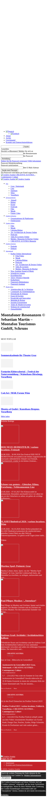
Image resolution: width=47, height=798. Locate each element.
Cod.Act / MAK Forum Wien (15, 393)
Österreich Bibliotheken (20, 282)
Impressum (10, 763)
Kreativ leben (9, 287)
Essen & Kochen (17, 296)
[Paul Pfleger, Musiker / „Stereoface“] (10, 596)
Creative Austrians (11, 243)
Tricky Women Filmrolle (20, 278)
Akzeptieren (6, 778)
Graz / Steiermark (17, 186)
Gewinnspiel (10, 140)
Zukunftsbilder (16, 309)
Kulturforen (15, 280)
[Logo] (8, 179)
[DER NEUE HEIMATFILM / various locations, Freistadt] (10, 442)
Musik (13, 211)
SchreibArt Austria (18, 273)
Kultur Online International (21, 254)
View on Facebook (6, 688)
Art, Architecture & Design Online (24, 232)
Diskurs (14, 248)
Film (12, 209)
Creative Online (10, 223)
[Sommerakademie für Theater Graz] (7, 351)
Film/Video (19, 256)
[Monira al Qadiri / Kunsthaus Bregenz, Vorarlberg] (7, 404)
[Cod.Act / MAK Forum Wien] (7, 388)
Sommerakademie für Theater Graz (18, 355)
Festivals (14, 207)
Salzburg (14, 191)
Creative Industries (11, 216)
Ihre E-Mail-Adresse (31, 168)
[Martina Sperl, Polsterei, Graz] (10, 561)
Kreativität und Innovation (21, 298)
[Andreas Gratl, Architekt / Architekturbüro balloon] (10, 630)
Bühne (13, 202)
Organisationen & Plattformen (22, 218)
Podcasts (14, 235)
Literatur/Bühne (17, 230)
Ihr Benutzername (30, 153)
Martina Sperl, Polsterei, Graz (16, 566)
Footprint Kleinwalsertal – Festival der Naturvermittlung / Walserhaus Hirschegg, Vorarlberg (22, 374)
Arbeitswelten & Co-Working (22, 289)
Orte (7, 183)
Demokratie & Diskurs (19, 294)
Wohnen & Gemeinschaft (20, 307)
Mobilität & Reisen (18, 300)
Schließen (4, 795)
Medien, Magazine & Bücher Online (24, 239)
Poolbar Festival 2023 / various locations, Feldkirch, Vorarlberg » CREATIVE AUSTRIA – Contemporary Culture (23, 709)
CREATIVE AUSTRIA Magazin (23, 241)
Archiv (8, 138)
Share (15, 688)
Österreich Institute (18, 284)
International (9, 251)
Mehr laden (5, 416)
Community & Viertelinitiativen (23, 292)
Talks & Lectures (21, 267)
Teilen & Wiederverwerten (21, 305)
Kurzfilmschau (16, 275)
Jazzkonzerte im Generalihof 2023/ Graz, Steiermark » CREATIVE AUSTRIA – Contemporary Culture (19, 667)
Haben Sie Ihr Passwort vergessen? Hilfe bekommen (21, 161)
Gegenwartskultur (11, 197)
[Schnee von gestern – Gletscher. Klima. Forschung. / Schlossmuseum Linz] (10, 480)
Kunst (13, 205)
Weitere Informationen (32, 775)
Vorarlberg (15, 195)
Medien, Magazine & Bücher (26, 269)
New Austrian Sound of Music (22, 271)
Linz (12, 188)
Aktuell (13, 200)
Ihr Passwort (28, 156)
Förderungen (15, 221)
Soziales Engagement (19, 302)
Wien (13, 193)
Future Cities (15, 213)
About (8, 136)
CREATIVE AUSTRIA (15, 653)
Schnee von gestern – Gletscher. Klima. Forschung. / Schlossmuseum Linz (20, 485)
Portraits (14, 246)
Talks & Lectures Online (20, 237)
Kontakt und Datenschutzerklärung (19, 142)
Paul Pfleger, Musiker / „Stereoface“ (18, 600)
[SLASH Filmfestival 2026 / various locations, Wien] (10, 517)
